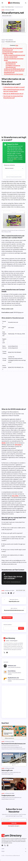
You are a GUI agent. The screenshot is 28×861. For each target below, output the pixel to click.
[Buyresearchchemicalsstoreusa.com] (14, 609)
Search (21, 628)
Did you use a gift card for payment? (13, 533)
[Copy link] (13, 593)
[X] (4, 652)
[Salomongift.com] (14, 759)
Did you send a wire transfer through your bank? (13, 545)
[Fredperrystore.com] (14, 784)
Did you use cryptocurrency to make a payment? (13, 556)
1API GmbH (18, 444)
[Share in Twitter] (6, 593)
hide (17, 45)
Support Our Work (7, 53)
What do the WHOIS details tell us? (14, 69)
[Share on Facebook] (8, 593)
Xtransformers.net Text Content (13, 74)
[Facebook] (7, 652)
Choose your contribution (9, 165)
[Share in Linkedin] (11, 593)
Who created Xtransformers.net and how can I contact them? (13, 90)
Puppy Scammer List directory (14, 667)
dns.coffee (15, 496)
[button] (2, 3)
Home (3, 7)
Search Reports (8, 624)
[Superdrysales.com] (14, 600)
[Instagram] (7, 845)
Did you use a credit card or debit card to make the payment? (13, 528)
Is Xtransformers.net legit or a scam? (12, 51)
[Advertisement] (14, 118)
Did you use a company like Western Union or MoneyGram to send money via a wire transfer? (14, 538)
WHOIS (4, 443)
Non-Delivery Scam (9, 7)
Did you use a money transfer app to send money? (14, 550)
